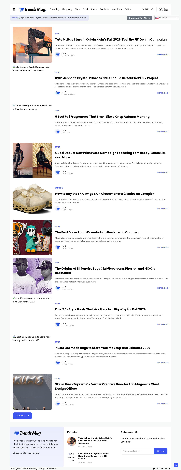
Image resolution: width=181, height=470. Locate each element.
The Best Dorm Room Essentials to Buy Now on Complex (97, 232)
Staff (64, 53)
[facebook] (154, 469)
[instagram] (162, 469)
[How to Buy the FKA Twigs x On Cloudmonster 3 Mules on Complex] (32, 199)
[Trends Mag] (32, 9)
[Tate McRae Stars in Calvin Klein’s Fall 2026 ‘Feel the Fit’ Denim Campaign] (18, 17)
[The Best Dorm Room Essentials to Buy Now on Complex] (32, 237)
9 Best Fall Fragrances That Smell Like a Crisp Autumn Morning (102, 117)
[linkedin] (166, 469)
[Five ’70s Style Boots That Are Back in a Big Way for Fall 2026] (32, 315)
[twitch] (170, 469)
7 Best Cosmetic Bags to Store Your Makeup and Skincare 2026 (102, 348)
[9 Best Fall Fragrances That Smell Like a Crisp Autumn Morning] (32, 122)
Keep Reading (162, 54)
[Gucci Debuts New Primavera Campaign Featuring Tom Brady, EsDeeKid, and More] (32, 160)
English (163, 17)
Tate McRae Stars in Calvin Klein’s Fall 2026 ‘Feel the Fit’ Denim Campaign (57, 17)
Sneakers (59, 188)
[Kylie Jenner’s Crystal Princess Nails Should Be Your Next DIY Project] (32, 83)
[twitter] (158, 469)
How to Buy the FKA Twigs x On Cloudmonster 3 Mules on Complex (104, 194)
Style (14, 17)
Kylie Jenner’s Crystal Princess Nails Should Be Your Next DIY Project (106, 78)
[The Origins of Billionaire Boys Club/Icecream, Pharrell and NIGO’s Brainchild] (32, 276)
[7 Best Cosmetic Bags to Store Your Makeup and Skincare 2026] (32, 353)
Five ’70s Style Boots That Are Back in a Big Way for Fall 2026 (100, 309)
